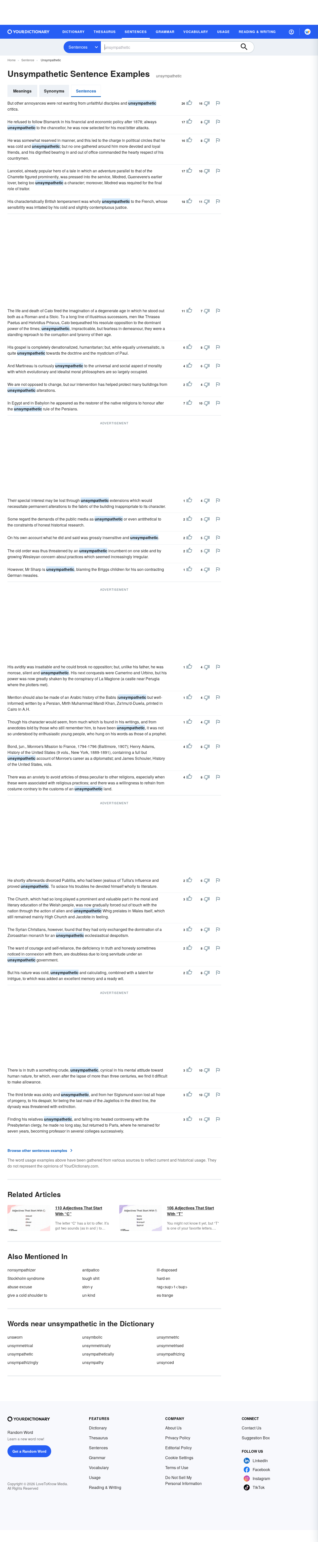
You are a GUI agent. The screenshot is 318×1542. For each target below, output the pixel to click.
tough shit (90, 1278)
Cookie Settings (179, 1457)
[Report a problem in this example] (218, 103)
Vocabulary (99, 1467)
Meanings (22, 91)
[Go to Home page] (28, 32)
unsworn (15, 1337)
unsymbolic (92, 1337)
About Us (173, 1428)
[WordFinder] (308, 32)
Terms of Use (176, 1467)
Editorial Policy (178, 1447)
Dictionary (98, 1428)
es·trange (165, 1295)
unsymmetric (168, 1337)
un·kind (88, 1295)
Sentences (78, 47)
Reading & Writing (105, 1487)
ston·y (87, 1287)
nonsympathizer (21, 1270)
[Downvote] (207, 103)
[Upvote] (189, 103)
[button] (291, 32)
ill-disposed (167, 1270)
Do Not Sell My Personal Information (183, 1480)
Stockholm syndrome (25, 1278)
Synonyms (54, 91)
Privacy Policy (177, 1438)
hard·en (163, 1278)
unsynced (165, 1362)
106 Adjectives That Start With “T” (190, 1211)
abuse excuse (19, 1287)
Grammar (97, 1457)
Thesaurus (98, 1438)
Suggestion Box (256, 1438)
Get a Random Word (29, 1451)
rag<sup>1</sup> (172, 1287)
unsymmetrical (20, 1345)
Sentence (27, 60)
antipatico (90, 1270)
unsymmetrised (170, 1345)
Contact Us (251, 1428)
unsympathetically (98, 1354)
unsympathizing (171, 1354)
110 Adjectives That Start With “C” (78, 1211)
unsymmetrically (96, 1345)
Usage (95, 1477)
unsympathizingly (22, 1362)
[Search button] (246, 47)
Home (11, 60)
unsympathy (93, 1362)
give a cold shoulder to (27, 1295)
